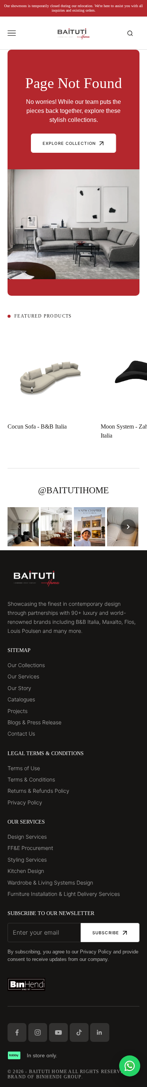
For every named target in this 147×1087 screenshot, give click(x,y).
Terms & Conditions (31, 779)
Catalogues (21, 699)
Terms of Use (24, 768)
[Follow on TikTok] (79, 1032)
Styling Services (27, 859)
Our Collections (26, 665)
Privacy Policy (25, 802)
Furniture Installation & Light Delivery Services (64, 894)
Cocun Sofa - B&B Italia (37, 426)
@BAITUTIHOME (73, 490)
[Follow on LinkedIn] (99, 1032)
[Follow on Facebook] (17, 1032)
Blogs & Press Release (34, 722)
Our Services (23, 676)
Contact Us (21, 733)
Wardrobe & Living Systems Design (50, 882)
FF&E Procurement (30, 848)
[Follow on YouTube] (58, 1032)
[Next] (128, 526)
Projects (18, 711)
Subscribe (105, 932)
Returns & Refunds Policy (38, 791)
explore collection (69, 143)
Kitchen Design (26, 871)
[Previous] (18, 526)
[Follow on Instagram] (37, 1032)
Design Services (27, 836)
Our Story (19, 688)
